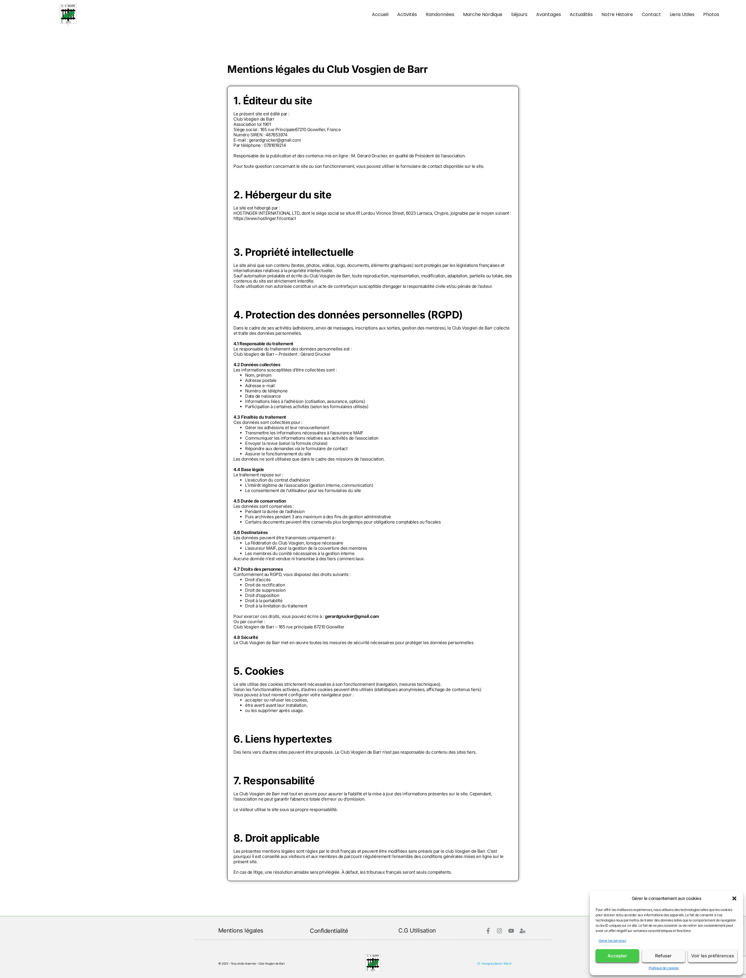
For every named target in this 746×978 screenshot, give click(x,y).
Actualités (581, 14)
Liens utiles (682, 14)
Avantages (548, 14)
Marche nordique (482, 14)
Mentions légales (240, 930)
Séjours (519, 14)
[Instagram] (499, 931)
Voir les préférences (712, 955)
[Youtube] (511, 931)
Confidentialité (329, 930)
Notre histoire (617, 14)
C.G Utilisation (417, 930)
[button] (734, 898)
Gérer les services (612, 940)
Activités (407, 14)
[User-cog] (522, 931)
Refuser (663, 955)
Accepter (617, 955)
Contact (651, 14)
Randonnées (440, 14)
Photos (711, 14)
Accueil (380, 14)
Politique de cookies (664, 968)
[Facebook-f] (488, 931)
